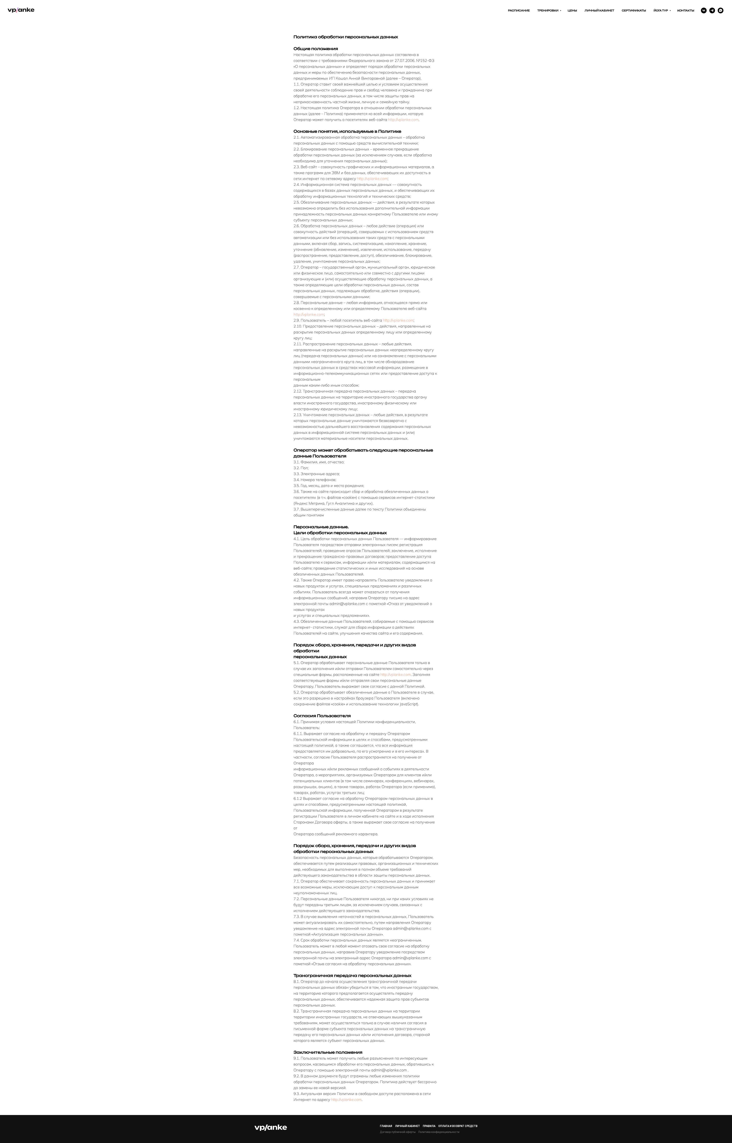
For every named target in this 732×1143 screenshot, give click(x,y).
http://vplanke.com (403, 119)
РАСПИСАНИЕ (519, 10)
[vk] (704, 10)
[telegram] (712, 10)
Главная (386, 1126)
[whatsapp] (720, 10)
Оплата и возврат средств (458, 1126)
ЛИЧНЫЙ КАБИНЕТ (599, 10)
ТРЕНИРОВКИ (548, 10)
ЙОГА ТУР (661, 10)
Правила (429, 1126)
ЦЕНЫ (572, 10)
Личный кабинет (407, 1126)
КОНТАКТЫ (685, 10)
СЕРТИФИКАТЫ (634, 10)
